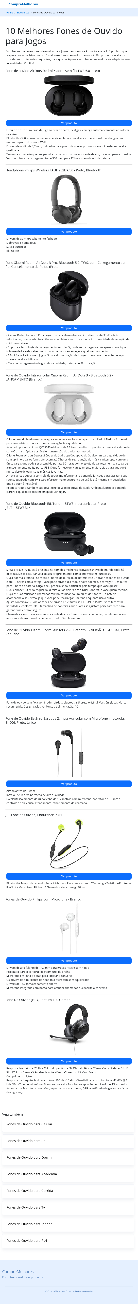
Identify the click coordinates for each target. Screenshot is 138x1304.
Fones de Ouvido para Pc (26, 1140)
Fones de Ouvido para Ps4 (27, 1240)
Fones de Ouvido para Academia (32, 1174)
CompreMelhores (23, 4)
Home (9, 12)
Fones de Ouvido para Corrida (30, 1190)
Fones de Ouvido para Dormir (30, 1157)
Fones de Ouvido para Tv (26, 1207)
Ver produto (69, 123)
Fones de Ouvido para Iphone (29, 1224)
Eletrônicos (23, 12)
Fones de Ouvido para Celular (29, 1124)
